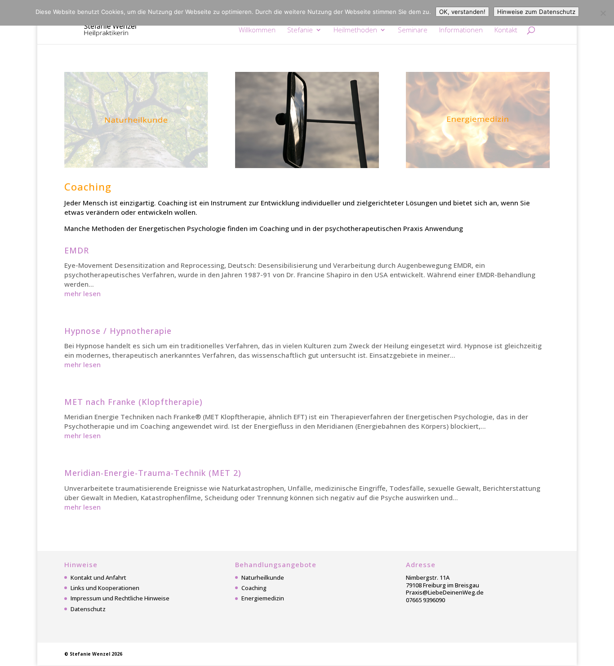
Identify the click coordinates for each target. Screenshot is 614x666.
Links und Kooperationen (105, 588)
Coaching (254, 588)
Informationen (461, 30)
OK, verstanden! (462, 11)
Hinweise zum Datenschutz (536, 11)
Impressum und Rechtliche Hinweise (120, 598)
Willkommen (257, 30)
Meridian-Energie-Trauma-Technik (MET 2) (152, 472)
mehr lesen (82, 293)
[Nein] (602, 13)
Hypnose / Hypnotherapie (118, 330)
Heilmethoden (355, 30)
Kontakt (505, 30)
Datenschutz (88, 609)
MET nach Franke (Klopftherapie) (133, 401)
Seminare (412, 30)
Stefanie (300, 30)
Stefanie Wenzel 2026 (96, 654)
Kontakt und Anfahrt (98, 577)
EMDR (76, 250)
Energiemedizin (262, 598)
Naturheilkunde (262, 577)
